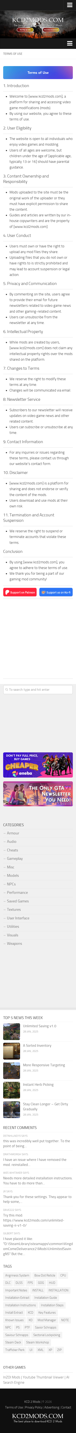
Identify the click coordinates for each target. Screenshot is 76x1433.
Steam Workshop (37, 1342)
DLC (8, 1283)
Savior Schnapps (45, 1327)
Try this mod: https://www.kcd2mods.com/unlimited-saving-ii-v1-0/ (33, 1220)
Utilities (13, 926)
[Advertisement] (38, 638)
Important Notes (16, 1290)
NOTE (65, 1320)
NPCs (11, 884)
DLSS (19, 1283)
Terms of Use (14, 1407)
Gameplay (15, 858)
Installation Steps (52, 1305)
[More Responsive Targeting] (11, 1070)
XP (50, 1350)
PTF (27, 1327)
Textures (14, 909)
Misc (10, 867)
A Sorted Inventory (37, 1045)
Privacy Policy (33, 1407)
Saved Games (18, 901)
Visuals (12, 935)
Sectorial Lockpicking (46, 1335)
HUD (52, 1283)
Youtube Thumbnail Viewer (43, 1377)
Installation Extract (17, 1298)
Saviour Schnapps (16, 1335)
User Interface (18, 918)
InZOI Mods (11, 1377)
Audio (11, 841)
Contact (66, 1407)
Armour (13, 833)
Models (13, 875)
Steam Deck (13, 1342)
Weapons (14, 943)
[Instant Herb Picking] (11, 1090)
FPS (30, 1283)
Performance (17, 892)
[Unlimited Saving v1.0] (11, 1031)
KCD (30, 1312)
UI (31, 1350)
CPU (63, 1275)
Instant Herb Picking (38, 1084)
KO (31, 1320)
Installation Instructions (20, 1305)
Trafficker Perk (14, 1350)
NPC (8, 1327)
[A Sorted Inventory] (11, 1051)
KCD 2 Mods (32, 1402)
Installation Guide (45, 1298)
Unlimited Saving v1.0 (39, 1026)
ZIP (59, 1350)
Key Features (47, 1312)
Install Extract (14, 1312)
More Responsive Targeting (44, 1065)
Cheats (12, 850)
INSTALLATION (58, 1290)
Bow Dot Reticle (44, 1275)
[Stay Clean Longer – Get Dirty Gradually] (11, 1109)
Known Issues (14, 1320)
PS (18, 1327)
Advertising (51, 1407)
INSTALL (37, 1290)
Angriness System (17, 1275)
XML (40, 1350)
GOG (41, 1283)
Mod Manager (47, 1320)
